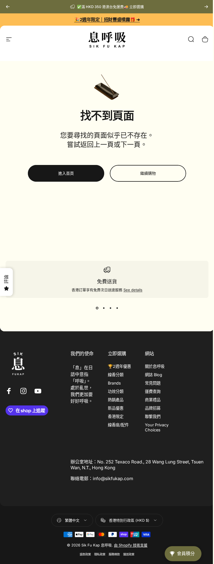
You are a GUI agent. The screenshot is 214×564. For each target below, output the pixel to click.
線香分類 (115, 374)
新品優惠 (115, 408)
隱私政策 (99, 554)
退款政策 (85, 554)
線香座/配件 (118, 424)
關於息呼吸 (154, 366)
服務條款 (114, 554)
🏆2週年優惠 (119, 366)
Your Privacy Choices (157, 427)
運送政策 (128, 554)
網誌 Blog (153, 374)
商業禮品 (152, 399)
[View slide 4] (117, 308)
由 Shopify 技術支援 (130, 545)
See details (132, 290)
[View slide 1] (97, 308)
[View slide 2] (103, 308)
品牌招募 (152, 408)
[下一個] (206, 6)
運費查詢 (152, 391)
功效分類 (115, 391)
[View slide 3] (110, 308)
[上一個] (8, 6)
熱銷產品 (115, 399)
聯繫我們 (152, 416)
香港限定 (115, 416)
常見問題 (152, 383)
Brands (114, 383)
